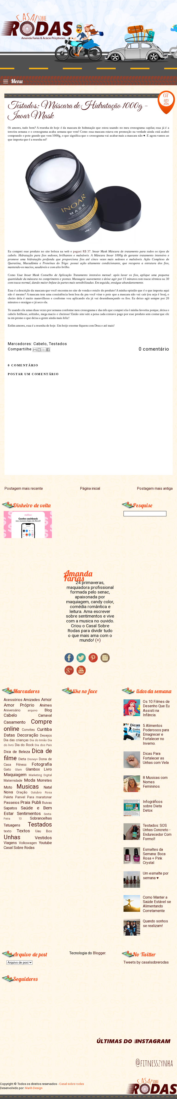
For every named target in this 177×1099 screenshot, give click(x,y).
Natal (48, 787)
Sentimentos (29, 813)
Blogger (99, 953)
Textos (23, 830)
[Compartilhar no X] (43, 349)
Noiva (8, 792)
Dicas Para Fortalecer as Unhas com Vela (156, 758)
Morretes (44, 780)
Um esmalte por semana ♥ (155, 875)
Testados (58, 343)
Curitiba (44, 729)
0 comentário (154, 349)
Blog (48, 710)
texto (8, 831)
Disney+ (32, 759)
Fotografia (42, 764)
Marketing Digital (40, 775)
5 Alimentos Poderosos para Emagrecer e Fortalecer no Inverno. (156, 734)
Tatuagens (12, 825)
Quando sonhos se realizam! (155, 923)
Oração (21, 792)
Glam (18, 769)
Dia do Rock (24, 745)
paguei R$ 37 (82, 251)
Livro (48, 769)
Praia (25, 802)
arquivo (33, 710)
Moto (8, 787)
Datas (9, 735)
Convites (28, 730)
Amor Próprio (19, 705)
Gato (7, 769)
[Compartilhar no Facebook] (48, 349)
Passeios (11, 802)
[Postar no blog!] (39, 349)
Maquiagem (15, 774)
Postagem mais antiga (155, 489)
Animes (46, 705)
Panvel (20, 797)
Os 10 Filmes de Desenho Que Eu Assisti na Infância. (156, 708)
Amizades (32, 700)
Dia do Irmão (38, 740)
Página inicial (90, 489)
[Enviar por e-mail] (34, 349)
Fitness (21, 765)
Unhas (12, 837)
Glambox (33, 769)
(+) (98, 640)
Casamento (15, 722)
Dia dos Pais (43, 745)
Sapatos (10, 808)
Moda (29, 780)
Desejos (46, 736)
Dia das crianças (16, 740)
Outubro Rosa (41, 792)
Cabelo (40, 343)
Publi (36, 802)
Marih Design (33, 1088)
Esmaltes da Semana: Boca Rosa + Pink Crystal (154, 856)
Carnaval (45, 715)
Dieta (22, 759)
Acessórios (13, 700)
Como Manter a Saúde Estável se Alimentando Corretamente (157, 904)
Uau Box (43, 831)
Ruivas (47, 803)
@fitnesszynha (154, 1063)
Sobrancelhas (41, 818)
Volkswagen (28, 843)
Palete (8, 797)
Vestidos (43, 837)
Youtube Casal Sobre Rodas (28, 845)
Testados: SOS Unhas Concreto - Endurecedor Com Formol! (157, 832)
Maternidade (13, 781)
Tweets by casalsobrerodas (146, 962)
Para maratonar (39, 797)
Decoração (27, 735)
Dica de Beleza (17, 752)
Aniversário (12, 710)
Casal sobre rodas (71, 1084)
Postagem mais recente (23, 489)
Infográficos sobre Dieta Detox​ (152, 806)
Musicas (28, 786)
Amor (46, 699)
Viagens (10, 843)
